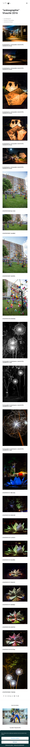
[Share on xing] (16, 696)
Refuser (15, 742)
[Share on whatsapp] (12, 696)
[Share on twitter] (5, 696)
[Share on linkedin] (11, 696)
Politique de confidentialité (19, 745)
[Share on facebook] (3, 696)
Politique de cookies (9, 745)
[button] (27, 3)
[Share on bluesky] (14, 696)
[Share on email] (18, 696)
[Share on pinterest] (9, 696)
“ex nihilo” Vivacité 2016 (15, 727)
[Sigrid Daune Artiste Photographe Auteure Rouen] (7, 3)
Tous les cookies (15, 738)
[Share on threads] (7, 696)
